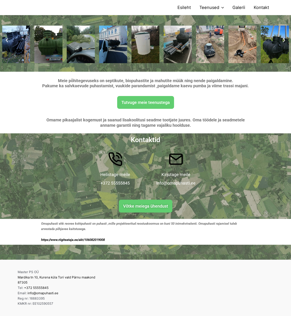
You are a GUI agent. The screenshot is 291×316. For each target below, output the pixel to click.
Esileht (184, 7)
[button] (7, 40)
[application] (221, 7)
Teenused (209, 7)
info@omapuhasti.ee (42, 293)
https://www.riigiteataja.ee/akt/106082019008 (73, 240)
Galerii (238, 7)
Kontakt (261, 7)
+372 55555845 (36, 288)
